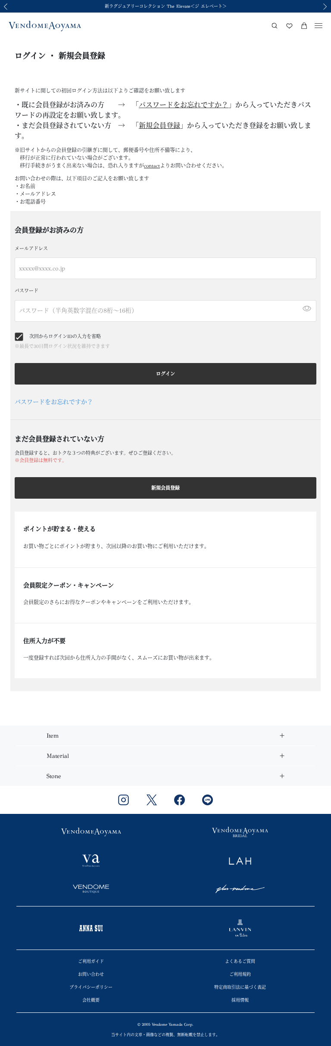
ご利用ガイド (91, 961)
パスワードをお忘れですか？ (183, 105)
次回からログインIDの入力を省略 (65, 336)
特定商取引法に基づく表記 (240, 987)
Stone (54, 776)
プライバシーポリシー (90, 987)
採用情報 (240, 1000)
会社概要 (91, 1000)
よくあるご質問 (240, 961)
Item (53, 735)
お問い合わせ (91, 974)
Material (58, 756)
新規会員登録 (159, 125)
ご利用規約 (240, 974)
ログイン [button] (165, 374)
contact (152, 166)
